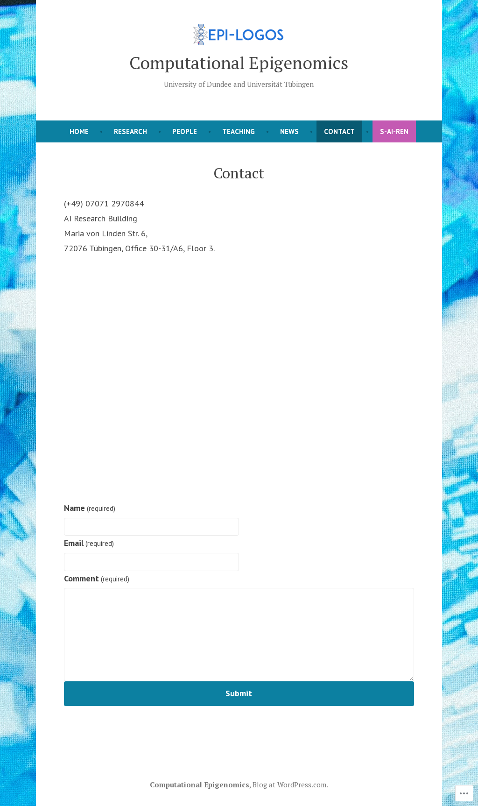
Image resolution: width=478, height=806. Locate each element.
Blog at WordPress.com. (290, 784)
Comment (96, 578)
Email (89, 542)
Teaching (238, 131)
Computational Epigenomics (238, 62)
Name (89, 507)
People (184, 131)
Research (130, 131)
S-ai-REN (394, 131)
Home (79, 131)
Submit (238, 693)
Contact (339, 131)
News (289, 131)
